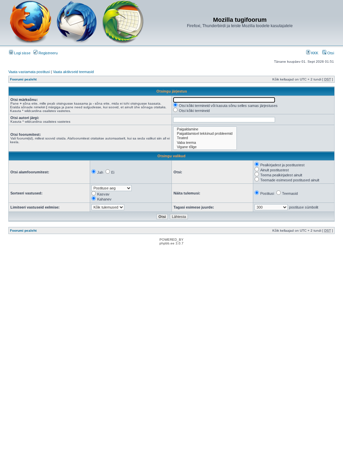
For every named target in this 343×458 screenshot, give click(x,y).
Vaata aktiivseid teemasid (73, 72)
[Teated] (205, 138)
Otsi (330, 53)
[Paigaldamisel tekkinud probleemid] (205, 133)
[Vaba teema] (205, 142)
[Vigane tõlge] (205, 147)
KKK (314, 53)
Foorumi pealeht (23, 79)
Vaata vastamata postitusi (29, 72)
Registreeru (48, 53)
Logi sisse (21, 53)
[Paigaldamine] (205, 129)
